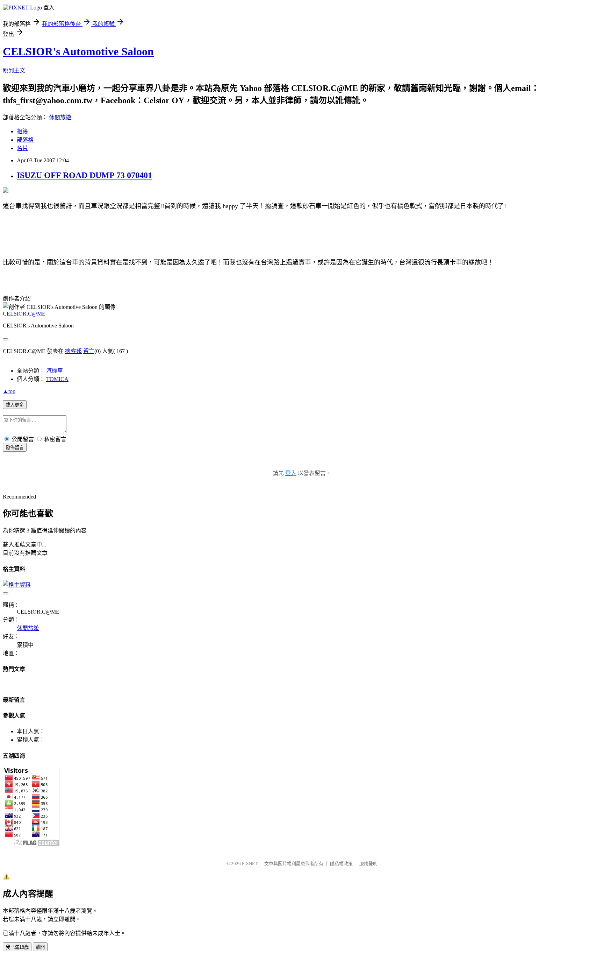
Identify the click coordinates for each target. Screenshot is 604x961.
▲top (9, 391)
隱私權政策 (341, 863)
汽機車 (54, 371)
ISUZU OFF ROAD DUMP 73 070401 (84, 175)
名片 (22, 148)
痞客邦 (73, 351)
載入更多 (15, 405)
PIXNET (250, 863)
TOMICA (57, 379)
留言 (88, 351)
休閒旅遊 (60, 117)
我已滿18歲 (17, 947)
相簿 (22, 131)
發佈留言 (15, 447)
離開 (40, 947)
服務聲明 (368, 863)
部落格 (25, 140)
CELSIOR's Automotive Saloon (78, 51)
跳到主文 (14, 70)
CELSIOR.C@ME (24, 314)
